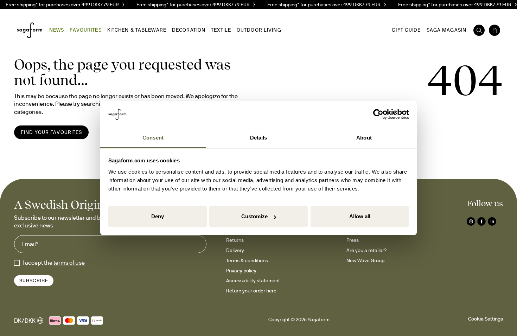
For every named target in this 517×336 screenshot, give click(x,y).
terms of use (69, 262)
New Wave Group (365, 260)
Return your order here (251, 290)
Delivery (235, 250)
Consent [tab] (153, 138)
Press (352, 240)
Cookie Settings (485, 318)
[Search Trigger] (479, 30)
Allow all (359, 216)
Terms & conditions (247, 260)
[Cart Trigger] (494, 30)
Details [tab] (258, 138)
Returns (235, 240)
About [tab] (364, 138)
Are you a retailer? (366, 250)
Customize (254, 216)
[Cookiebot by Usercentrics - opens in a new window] (378, 114)
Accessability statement (253, 280)
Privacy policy (241, 270)
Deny (157, 216)
